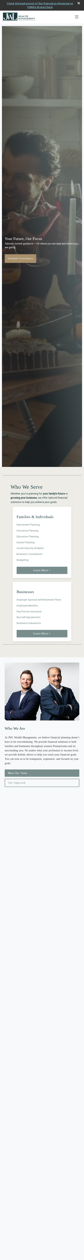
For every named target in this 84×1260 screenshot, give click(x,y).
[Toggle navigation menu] (76, 17)
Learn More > (42, 570)
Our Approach (17, 782)
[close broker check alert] (78, 3)
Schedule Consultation (20, 258)
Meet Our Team (17, 773)
